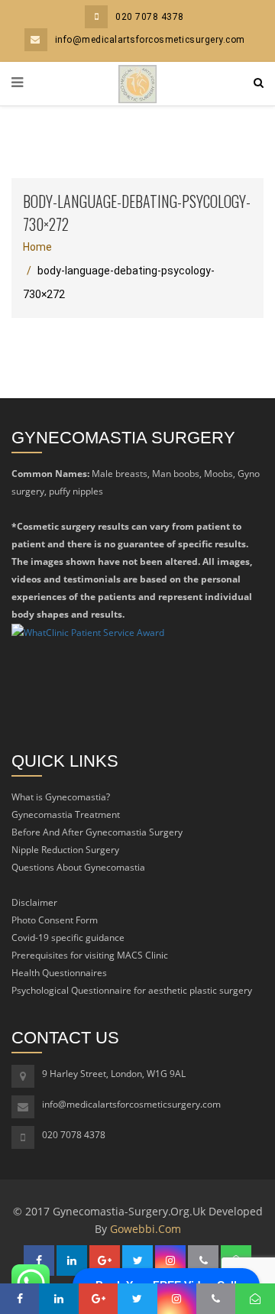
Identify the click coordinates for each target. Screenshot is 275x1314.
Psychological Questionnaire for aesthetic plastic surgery (131, 990)
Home (37, 247)
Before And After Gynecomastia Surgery (97, 832)
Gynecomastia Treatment (65, 814)
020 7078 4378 (149, 16)
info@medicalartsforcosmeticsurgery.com (150, 39)
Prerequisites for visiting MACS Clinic (89, 955)
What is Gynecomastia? (60, 796)
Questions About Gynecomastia (78, 867)
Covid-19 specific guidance (68, 937)
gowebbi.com (145, 1229)
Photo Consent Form (54, 919)
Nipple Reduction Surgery (65, 849)
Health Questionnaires (59, 972)
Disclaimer (34, 902)
